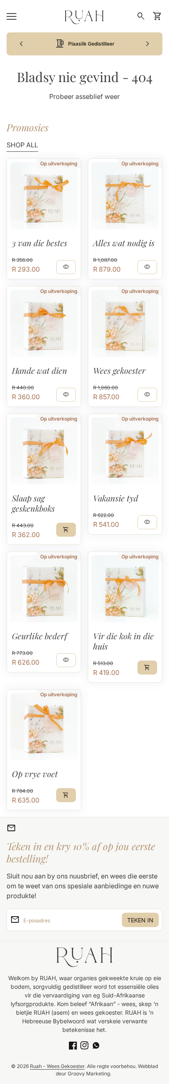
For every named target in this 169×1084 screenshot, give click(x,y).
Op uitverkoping (59, 163)
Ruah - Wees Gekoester (57, 1066)
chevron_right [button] (148, 44)
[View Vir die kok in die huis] (125, 588)
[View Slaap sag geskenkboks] (44, 451)
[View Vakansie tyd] (125, 451)
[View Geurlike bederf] (44, 588)
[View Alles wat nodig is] (125, 195)
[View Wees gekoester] (125, 323)
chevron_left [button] (21, 44)
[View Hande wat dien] (44, 323)
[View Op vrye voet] (44, 726)
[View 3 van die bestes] (44, 195)
